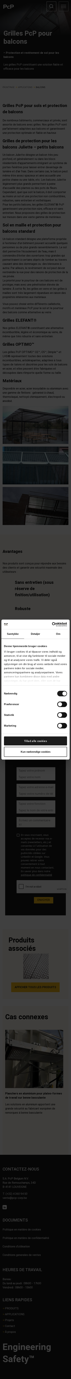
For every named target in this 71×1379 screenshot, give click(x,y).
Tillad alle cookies (35, 741)
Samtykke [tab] (13, 633)
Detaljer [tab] (35, 633)
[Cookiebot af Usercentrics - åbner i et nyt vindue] (52, 624)
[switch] (62, 704)
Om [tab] (58, 633)
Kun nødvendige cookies (35, 751)
